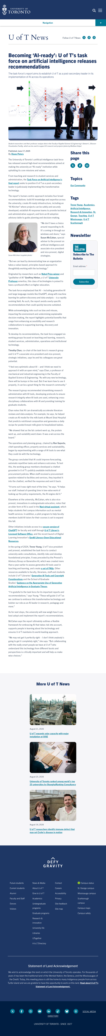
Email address (79, 266)
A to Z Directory (39, 943)
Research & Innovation (81, 212)
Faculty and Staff (17, 898)
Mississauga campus (87, 893)
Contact (58, 883)
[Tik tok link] (57, 1011)
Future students (17, 883)
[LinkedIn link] (48, 1011)
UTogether (36, 938)
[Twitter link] (84, 37)
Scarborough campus (83, 900)
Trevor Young (76, 204)
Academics (89, 204)
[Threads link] (76, 1011)
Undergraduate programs (39, 905)
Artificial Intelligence (80, 208)
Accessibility (60, 893)
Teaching (82, 215)
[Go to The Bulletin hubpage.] (79, 248)
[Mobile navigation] (100, 10)
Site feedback (61, 903)
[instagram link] (94, 37)
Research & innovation (37, 920)
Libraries (36, 933)
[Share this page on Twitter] (72, 165)
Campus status (87, 883)
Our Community (77, 185)
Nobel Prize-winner (50, 273)
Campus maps (84, 908)
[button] (94, 10)
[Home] (16, 9)
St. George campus (86, 888)
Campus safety (84, 913)
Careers (58, 888)
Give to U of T (38, 893)
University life (38, 927)
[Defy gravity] (53, 860)
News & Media (38, 883)
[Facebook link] (89, 37)
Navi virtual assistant (49, 506)
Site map (59, 908)
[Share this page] (87, 165)
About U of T (38, 888)
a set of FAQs (47, 568)
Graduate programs (40, 913)
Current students (17, 888)
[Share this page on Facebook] (80, 165)
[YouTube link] (39, 1011)
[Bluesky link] (67, 1011)
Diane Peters (17, 154)
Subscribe (84, 281)
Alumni (13, 893)
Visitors (13, 908)
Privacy (58, 898)
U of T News (28, 37)
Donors (13, 903)
